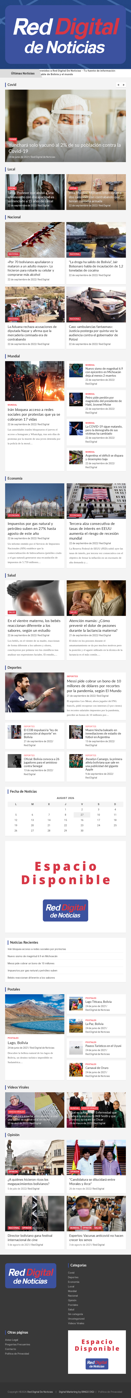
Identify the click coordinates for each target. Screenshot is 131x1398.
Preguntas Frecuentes (17, 1344)
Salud (12, 612)
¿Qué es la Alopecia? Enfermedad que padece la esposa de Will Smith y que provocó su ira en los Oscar (93, 1116)
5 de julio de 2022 (17, 1188)
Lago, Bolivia (18, 1043)
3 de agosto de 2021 (80, 1244)
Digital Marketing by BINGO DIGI (76, 1391)
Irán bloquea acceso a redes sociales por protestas (37, 949)
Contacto (10, 1349)
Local (12, 188)
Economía (14, 515)
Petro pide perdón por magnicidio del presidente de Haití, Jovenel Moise (103, 401)
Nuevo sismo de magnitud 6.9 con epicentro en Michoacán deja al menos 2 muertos (104, 372)
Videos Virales (16, 1112)
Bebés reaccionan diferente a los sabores (31, 977)
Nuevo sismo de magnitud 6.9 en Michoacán (32, 956)
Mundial (12, 405)
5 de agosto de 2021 (19, 1244)
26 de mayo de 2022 (80, 1188)
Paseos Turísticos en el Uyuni (103, 1046)
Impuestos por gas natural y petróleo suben (32, 970)
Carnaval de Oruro (96, 1068)
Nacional (14, 254)
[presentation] (118, 84)
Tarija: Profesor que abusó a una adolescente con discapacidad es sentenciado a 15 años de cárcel (31, 197)
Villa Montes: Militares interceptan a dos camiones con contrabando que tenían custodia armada (95, 197)
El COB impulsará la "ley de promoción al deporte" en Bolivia (41, 734)
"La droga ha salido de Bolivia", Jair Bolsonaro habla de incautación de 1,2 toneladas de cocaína (96, 266)
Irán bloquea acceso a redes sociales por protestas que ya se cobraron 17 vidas (34, 414)
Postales (13, 1038)
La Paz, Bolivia (94, 1024)
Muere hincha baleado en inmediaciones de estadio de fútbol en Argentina (103, 734)
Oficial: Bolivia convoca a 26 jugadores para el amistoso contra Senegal (41, 763)
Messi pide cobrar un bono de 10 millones (31, 963)
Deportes (72, 676)
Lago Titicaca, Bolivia (98, 1001)
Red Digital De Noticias (40, 1391)
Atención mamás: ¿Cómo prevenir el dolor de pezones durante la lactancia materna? (93, 625)
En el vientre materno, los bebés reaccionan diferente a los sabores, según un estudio (34, 625)
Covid (13, 139)
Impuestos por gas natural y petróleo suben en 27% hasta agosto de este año (32, 528)
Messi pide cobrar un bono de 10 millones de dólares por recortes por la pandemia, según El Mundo (94, 686)
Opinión (13, 1171)
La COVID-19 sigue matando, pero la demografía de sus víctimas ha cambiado (103, 430)
